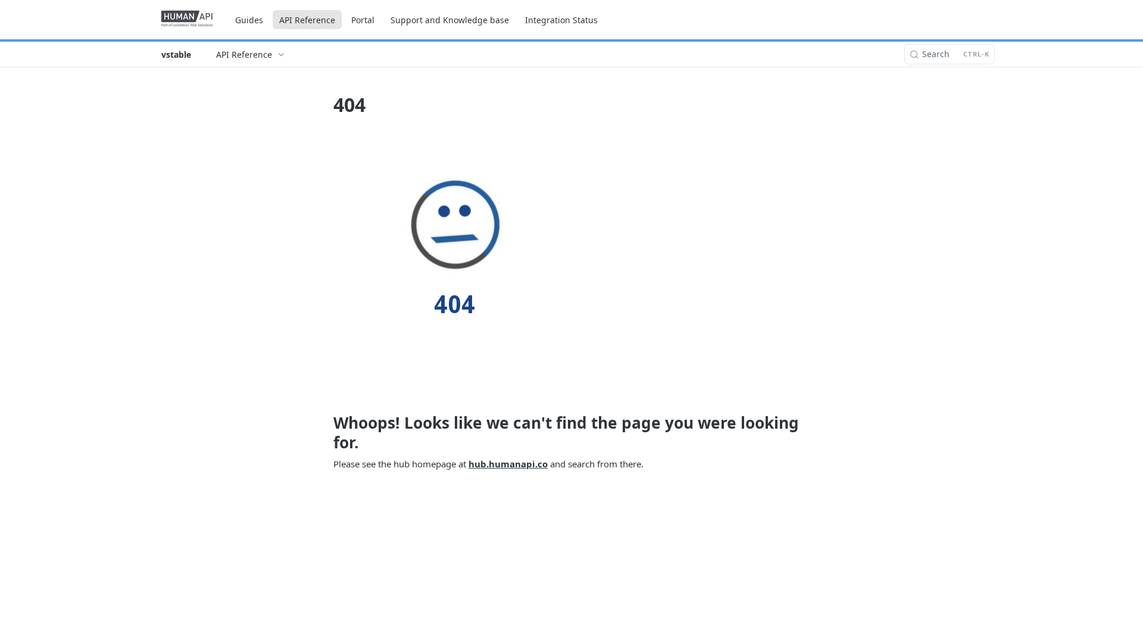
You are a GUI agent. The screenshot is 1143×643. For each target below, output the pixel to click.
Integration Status (561, 20)
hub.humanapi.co (508, 464)
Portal (362, 20)
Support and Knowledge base (450, 20)
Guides (249, 20)
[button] (571, 263)
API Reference (307, 20)
